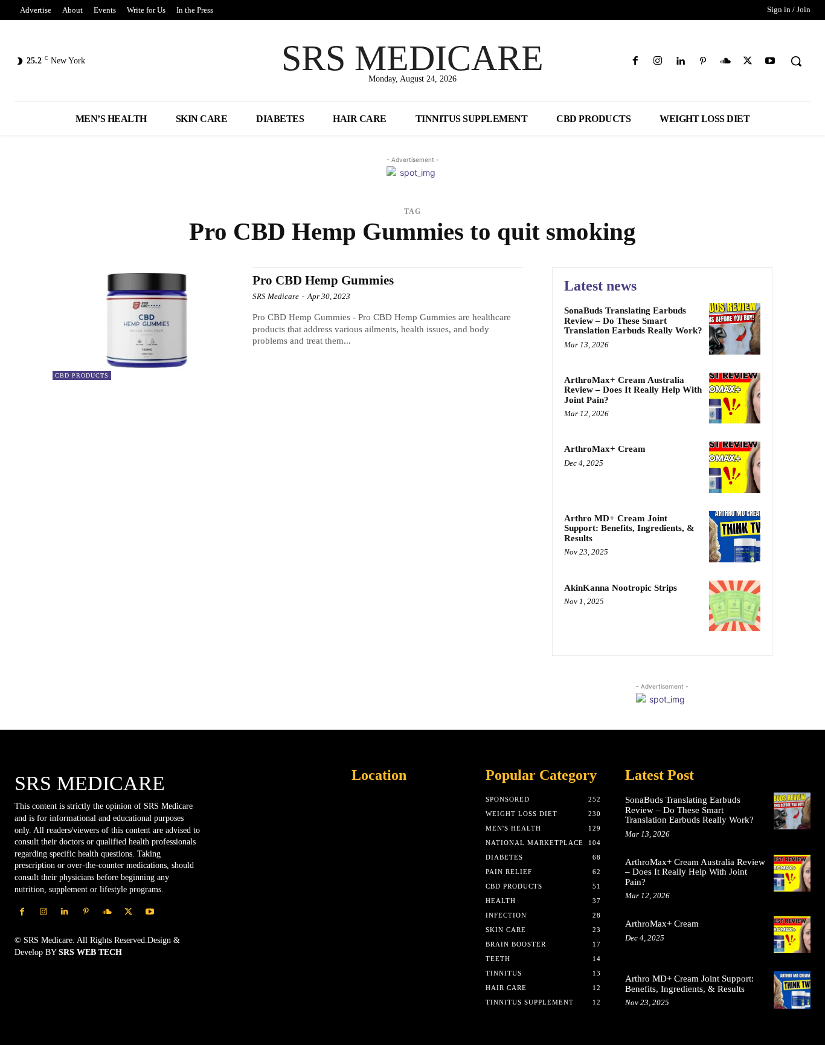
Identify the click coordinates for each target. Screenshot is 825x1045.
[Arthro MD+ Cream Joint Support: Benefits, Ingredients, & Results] (734, 536)
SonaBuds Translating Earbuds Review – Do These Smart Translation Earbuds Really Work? (633, 320)
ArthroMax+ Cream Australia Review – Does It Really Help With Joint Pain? (633, 390)
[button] (796, 61)
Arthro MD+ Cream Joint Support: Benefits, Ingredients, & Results (629, 528)
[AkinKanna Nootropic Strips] (734, 606)
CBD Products (82, 375)
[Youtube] (770, 61)
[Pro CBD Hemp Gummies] (146, 323)
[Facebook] (636, 61)
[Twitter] (748, 61)
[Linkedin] (680, 61)
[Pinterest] (703, 61)
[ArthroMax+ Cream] (734, 467)
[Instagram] (658, 61)
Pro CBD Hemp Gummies (323, 280)
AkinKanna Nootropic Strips (620, 588)
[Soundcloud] (725, 61)
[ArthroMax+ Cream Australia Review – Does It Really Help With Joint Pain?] (734, 398)
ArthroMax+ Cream (605, 449)
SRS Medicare (275, 296)
